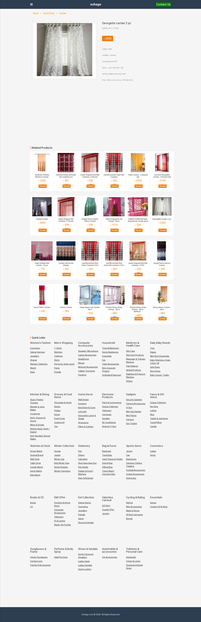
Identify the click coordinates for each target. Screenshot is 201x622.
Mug (152, 414)
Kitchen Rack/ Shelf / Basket (40, 430)
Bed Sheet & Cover (86, 407)
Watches (58, 352)
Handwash (131, 557)
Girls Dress (155, 367)
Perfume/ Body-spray (64, 364)
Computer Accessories (85, 344)
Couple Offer (108, 509)
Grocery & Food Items (63, 396)
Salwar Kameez (37, 352)
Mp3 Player (131, 415)
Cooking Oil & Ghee (158, 507)
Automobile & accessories (110, 550)
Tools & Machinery (110, 348)
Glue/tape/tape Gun (87, 463)
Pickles (57, 410)
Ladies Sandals (85, 565)
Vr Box (129, 407)
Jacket (57, 455)
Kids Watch (35, 475)
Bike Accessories (134, 507)
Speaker (106, 418)
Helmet (129, 503)
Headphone (83, 359)
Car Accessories (109, 557)
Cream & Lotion (133, 561)
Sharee (33, 360)
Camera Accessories (135, 403)
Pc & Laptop (59, 521)
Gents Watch (36, 471)
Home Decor (49, 13)
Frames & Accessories (40, 565)
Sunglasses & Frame (38, 550)
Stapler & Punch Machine (85, 472)
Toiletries (58, 356)
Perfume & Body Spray (63, 550)
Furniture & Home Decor (62, 504)
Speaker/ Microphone (88, 351)
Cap (128, 455)
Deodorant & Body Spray (134, 566)
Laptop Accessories (87, 355)
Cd (31, 507)
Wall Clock (34, 459)
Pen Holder (83, 467)
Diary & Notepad (85, 478)
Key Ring (154, 406)
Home (36, 13)
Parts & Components (111, 402)
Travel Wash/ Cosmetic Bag (108, 472)
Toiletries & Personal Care (134, 550)
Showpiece (83, 422)
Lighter (153, 410)
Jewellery (34, 356)
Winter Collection (64, 445)
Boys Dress (155, 371)
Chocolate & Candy (63, 402)
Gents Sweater (61, 467)
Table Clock (35, 463)
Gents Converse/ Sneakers (86, 556)
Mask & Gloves (132, 511)
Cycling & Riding (135, 497)
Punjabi (57, 372)
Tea (56, 426)
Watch (33, 368)
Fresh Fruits (59, 418)
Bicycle (129, 518)
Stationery (84, 445)
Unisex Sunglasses (39, 557)
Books (33, 503)
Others (129, 381)
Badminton (131, 459)
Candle (153, 426)
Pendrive (82, 375)
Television (106, 410)
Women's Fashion (40, 342)
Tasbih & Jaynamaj (159, 418)
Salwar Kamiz (84, 503)
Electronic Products (108, 396)
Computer (107, 414)
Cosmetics (35, 348)
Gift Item (106, 506)
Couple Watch (36, 467)
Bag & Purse (109, 445)
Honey (57, 414)
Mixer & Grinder (37, 425)
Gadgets (131, 394)
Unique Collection (110, 406)
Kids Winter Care (61, 463)
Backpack (106, 451)
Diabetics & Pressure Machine (135, 375)
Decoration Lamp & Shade (87, 417)
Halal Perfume (61, 557)
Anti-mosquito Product (109, 369)
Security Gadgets (134, 400)
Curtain (62, 13)
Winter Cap (59, 459)
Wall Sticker (83, 400)
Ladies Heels (84, 561)
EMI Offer (59, 497)
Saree (81, 518)
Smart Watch (36, 451)
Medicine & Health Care (133, 344)
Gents (153, 455)
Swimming (131, 478)
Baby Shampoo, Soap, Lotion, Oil (160, 361)
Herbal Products (133, 370)
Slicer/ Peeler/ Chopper (37, 401)
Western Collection (39, 364)
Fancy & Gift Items (157, 396)
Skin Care (130, 351)
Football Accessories (135, 470)
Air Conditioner (109, 422)
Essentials (107, 356)
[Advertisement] (88, 124)
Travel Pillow (156, 422)
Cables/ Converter (86, 371)
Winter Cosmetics (62, 471)
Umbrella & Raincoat (111, 375)
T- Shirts (58, 348)
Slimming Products (135, 355)
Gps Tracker (131, 423)
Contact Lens (36, 561)
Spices (57, 406)
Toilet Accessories (110, 364)
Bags (32, 372)
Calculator (83, 459)
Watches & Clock (40, 445)
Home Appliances (110, 352)
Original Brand (36, 455)
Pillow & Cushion (85, 426)
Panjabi (81, 514)
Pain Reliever (132, 366)
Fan (104, 360)
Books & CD (37, 497)
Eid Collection (86, 497)
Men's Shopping (63, 342)
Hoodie (57, 451)
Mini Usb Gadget (133, 411)
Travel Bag (107, 455)
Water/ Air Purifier (62, 525)
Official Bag (107, 467)
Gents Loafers (84, 569)
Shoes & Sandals (86, 522)
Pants (57, 368)
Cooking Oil (59, 422)
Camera (130, 419)
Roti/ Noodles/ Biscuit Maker (40, 437)
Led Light (82, 411)
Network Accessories (88, 367)
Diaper (153, 352)
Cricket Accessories (135, 474)
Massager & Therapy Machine (135, 360)
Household (108, 342)
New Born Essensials (159, 356)
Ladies (153, 451)
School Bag (107, 463)
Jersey (129, 451)
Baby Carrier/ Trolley (159, 375)
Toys (152, 348)
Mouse (81, 363)
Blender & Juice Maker (37, 408)
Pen (80, 451)
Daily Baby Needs (160, 342)
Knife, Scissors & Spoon (37, 419)
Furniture (82, 403)
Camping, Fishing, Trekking (134, 464)
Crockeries (35, 414)
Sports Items (133, 445)
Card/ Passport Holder (112, 459)
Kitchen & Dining (39, 394)
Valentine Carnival (107, 499)
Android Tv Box (109, 426)
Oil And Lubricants (134, 514)
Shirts (57, 360)
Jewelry (105, 513)
